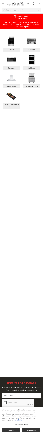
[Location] (27, 3)
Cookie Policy (17, 420)
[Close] (40, 410)
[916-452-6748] (33, 3)
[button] (3, 3)
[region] (21, 420)
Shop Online (22, 16)
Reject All (11, 430)
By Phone (22, 18)
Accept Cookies (31, 430)
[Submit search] (37, 10)
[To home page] (15, 3)
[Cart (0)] (39, 3)
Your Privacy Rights (21, 424)
